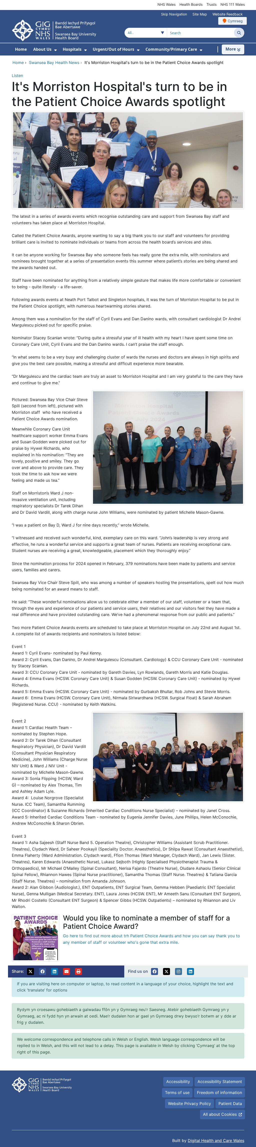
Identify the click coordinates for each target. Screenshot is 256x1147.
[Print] (78, 972)
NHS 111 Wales (232, 4)
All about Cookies (220, 1114)
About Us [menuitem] (42, 49)
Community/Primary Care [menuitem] (171, 49)
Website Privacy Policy (189, 1103)
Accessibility (178, 1081)
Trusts (211, 4)
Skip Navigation (174, 14)
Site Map (199, 14)
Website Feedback (227, 14)
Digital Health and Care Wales (216, 1140)
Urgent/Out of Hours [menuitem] (113, 49)
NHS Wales (167, 4)
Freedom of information (219, 1092)
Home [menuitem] (21, 49)
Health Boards (191, 4)
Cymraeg (235, 21)
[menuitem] (55, 50)
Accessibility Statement (220, 1081)
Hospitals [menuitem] (72, 49)
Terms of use (177, 1092)
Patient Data (230, 1103)
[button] (30, 972)
